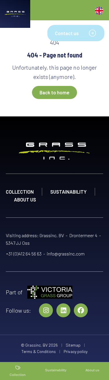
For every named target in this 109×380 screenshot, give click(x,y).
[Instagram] (46, 310)
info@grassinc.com (66, 253)
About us (25, 199)
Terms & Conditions (39, 351)
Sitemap (73, 345)
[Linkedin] (63, 310)
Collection (20, 191)
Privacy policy (75, 351)
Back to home (54, 92)
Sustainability (68, 191)
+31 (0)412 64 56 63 (24, 253)
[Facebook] (81, 310)
